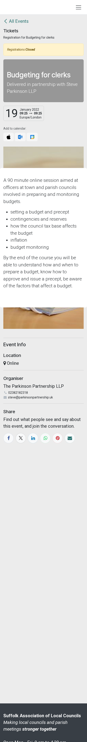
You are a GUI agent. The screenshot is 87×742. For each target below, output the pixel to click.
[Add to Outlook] (20, 137)
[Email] (70, 438)
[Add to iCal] (8, 137)
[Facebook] (8, 438)
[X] (21, 438)
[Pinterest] (57, 438)
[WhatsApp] (45, 438)
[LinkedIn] (33, 438)
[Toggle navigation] (78, 7)
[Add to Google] (32, 137)
